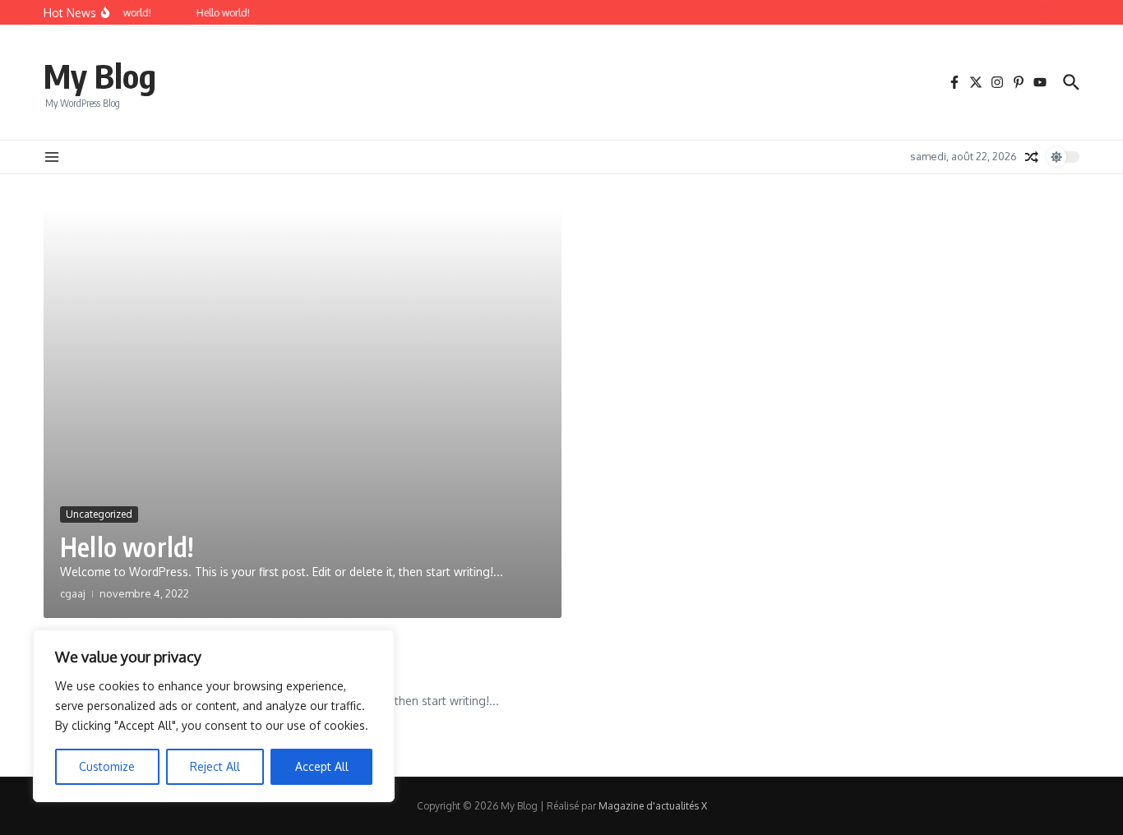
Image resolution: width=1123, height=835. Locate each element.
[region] (214, 716)
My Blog (100, 75)
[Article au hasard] (1031, 157)
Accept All (322, 766)
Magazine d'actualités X (652, 806)
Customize (107, 766)
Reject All (215, 766)
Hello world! (126, 546)
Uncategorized (99, 514)
